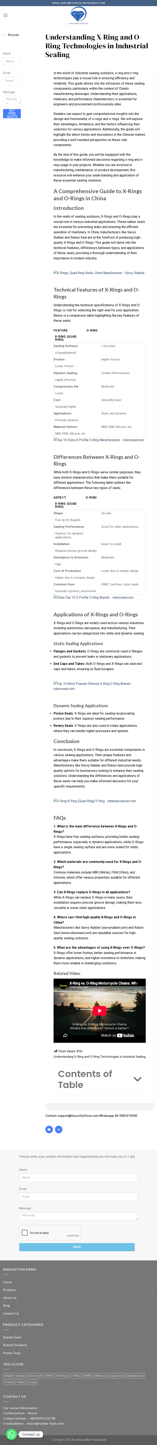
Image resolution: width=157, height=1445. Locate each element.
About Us (10, 1298)
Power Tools (12, 1353)
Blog (6, 1305)
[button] (137, 1079)
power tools (118, 1375)
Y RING (21, 1382)
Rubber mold (136, 1375)
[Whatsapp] (58, 1129)
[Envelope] (49, 1129)
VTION (8, 1382)
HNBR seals (101, 1375)
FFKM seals (62, 1375)
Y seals (33, 1382)
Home (7, 1282)
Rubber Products (15, 1345)
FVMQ (76, 1375)
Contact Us (11, 1313)
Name (7, 53)
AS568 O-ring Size (14, 1375)
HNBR (87, 1375)
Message (9, 92)
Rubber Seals (12, 1337)
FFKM (48, 1375)
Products (9, 1290)
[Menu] (5, 15)
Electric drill (35, 1375)
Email (6, 73)
